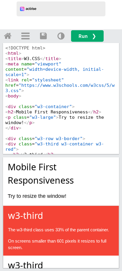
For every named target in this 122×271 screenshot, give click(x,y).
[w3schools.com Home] (7, 36)
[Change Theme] (61, 36)
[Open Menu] (25, 36)
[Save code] (43, 36)
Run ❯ (87, 36)
